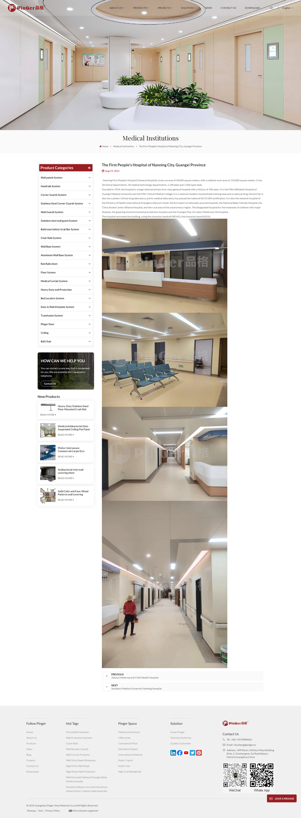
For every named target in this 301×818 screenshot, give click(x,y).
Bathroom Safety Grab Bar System (60, 229)
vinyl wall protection (77, 732)
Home (105, 146)
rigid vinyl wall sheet (78, 765)
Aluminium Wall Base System (57, 255)
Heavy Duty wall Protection (56, 289)
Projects (164, 7)
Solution (187, 7)
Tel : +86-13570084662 (239, 739)
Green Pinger (177, 732)
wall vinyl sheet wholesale (80, 760)
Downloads (32, 771)
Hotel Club (124, 765)
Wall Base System (50, 246)
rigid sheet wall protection (80, 771)
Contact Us (228, 7)
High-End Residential (129, 771)
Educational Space (128, 748)
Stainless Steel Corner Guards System (62, 203)
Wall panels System (51, 177)
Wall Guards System (52, 212)
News (208, 7)
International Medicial (130, 754)
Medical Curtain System (54, 281)
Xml (40, 810)
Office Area (124, 737)
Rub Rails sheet (49, 263)
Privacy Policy (52, 810)
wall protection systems (79, 737)
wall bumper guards (77, 748)
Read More (47, 414)
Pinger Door (47, 324)
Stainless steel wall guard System (59, 220)
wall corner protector (78, 754)
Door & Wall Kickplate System (57, 306)
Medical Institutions (129, 732)
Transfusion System (52, 315)
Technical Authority (180, 737)
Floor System (48, 272)
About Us (116, 7)
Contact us (50, 383)
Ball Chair (46, 341)
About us (31, 737)
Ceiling (44, 332)
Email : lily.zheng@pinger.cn (241, 744)
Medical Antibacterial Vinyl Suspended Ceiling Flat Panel (74, 428)
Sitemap (31, 810)
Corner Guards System (53, 194)
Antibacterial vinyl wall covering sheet (70, 471)
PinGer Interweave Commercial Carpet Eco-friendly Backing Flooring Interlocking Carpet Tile (72, 449)
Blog (28, 754)
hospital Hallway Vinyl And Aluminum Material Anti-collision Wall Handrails (86, 788)
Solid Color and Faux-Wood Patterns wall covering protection (73, 493)
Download (252, 7)
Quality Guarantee (180, 743)
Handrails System (50, 186)
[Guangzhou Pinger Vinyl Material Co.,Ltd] (27, 10)
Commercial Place (127, 743)
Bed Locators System (52, 298)
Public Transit (125, 760)
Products (139, 7)
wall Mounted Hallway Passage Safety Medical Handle (86, 779)
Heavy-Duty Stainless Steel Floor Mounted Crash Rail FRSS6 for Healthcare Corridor (73, 408)
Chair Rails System (51, 237)
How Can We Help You (63, 361)
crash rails (72, 743)
